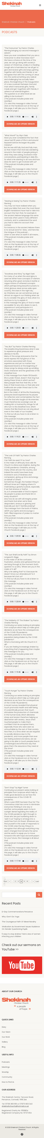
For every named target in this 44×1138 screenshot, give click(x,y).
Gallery (5, 1042)
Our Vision (6, 1032)
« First (5, 880)
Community (7, 1077)
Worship (5, 1072)
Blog (3, 1047)
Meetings (6, 1067)
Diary (4, 1027)
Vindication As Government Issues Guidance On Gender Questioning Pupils (21, 927)
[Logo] (15, 4)
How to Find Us (8, 1082)
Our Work (6, 1037)
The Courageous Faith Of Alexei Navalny (19, 922)
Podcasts (6, 1062)
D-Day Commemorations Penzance (17, 912)
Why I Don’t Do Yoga (10, 917)
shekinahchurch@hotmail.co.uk (15, 1106)
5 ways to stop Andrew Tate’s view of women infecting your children (21, 935)
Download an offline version (21, 124)
